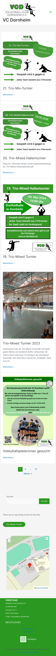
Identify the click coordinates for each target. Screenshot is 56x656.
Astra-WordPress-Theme (28, 652)
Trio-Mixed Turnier (14, 524)
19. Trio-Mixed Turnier (19, 257)
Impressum (28, 632)
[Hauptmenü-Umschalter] (50, 12)
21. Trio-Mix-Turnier (18, 88)
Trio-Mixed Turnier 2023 (21, 343)
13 (36, 469)
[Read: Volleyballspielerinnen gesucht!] (28, 411)
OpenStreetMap (42, 588)
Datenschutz (28, 629)
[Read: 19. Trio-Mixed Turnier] (28, 216)
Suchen (10, 496)
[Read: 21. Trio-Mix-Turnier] (28, 59)
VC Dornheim (16, 20)
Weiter (28, 473)
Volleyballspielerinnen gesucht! (26, 451)
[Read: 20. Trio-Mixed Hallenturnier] (28, 128)
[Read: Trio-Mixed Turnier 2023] (28, 305)
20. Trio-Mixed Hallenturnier (24, 158)
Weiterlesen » (9, 94)
